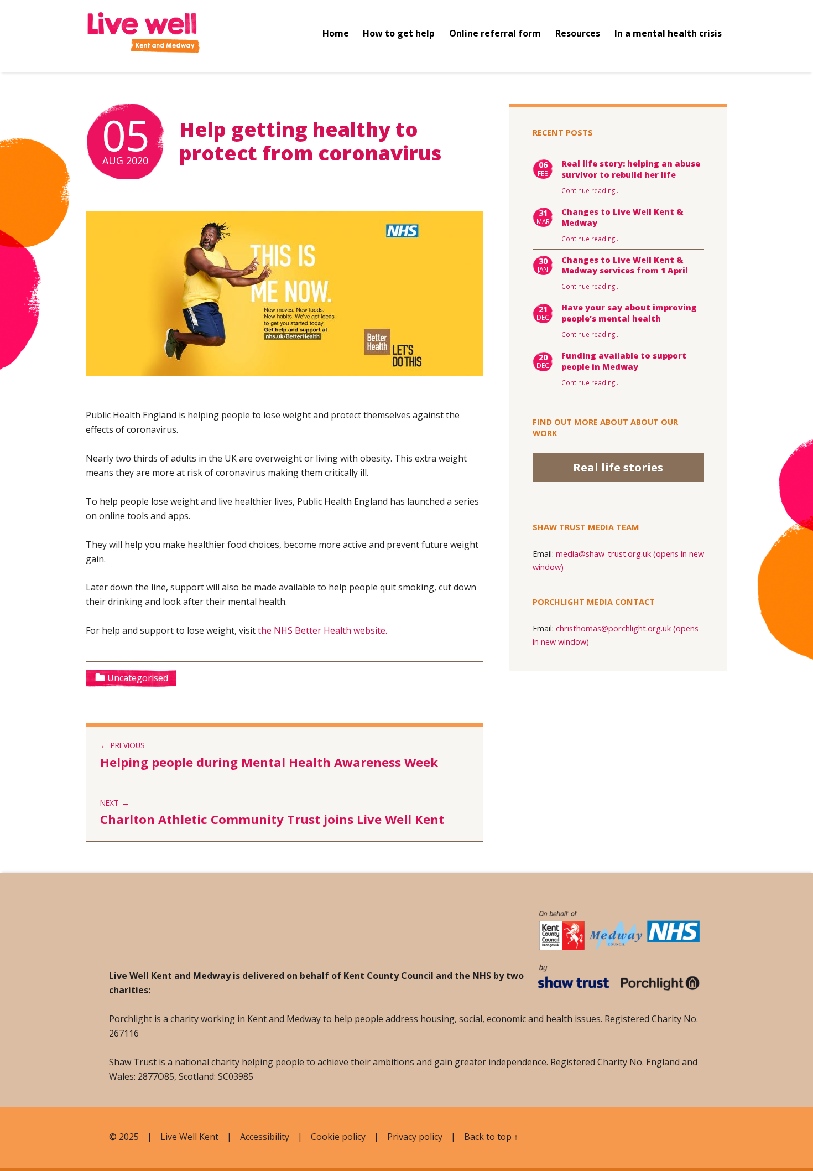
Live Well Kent (189, 1137)
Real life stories (618, 467)
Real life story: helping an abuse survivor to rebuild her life (630, 169)
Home (335, 33)
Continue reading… (590, 190)
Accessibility (264, 1137)
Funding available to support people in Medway (623, 361)
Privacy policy (414, 1137)
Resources (577, 33)
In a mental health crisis (668, 33)
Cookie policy (338, 1137)
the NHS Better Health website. (322, 630)
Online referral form (495, 33)
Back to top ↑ (491, 1137)
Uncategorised (137, 678)
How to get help (399, 33)
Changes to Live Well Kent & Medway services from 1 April (624, 265)
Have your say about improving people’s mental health (629, 313)
